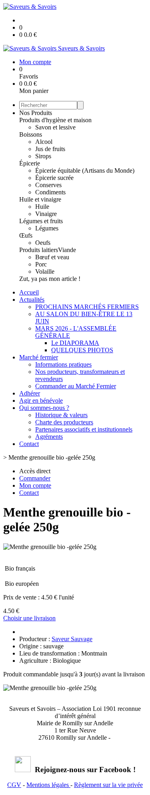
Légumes (46, 228)
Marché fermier (38, 357)
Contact (29, 443)
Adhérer (29, 393)
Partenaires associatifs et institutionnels (83, 429)
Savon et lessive (55, 127)
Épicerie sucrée (54, 177)
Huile (42, 206)
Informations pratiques (63, 364)
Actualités (31, 299)
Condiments (50, 192)
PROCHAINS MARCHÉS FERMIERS (87, 306)
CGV (14, 784)
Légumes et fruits (41, 221)
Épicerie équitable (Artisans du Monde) (84, 170)
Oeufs (42, 242)
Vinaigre (46, 213)
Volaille (44, 271)
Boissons (30, 134)
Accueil (29, 292)
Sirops (43, 156)
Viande (67, 249)
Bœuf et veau (52, 257)
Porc (41, 264)
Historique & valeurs (61, 415)
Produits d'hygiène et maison (55, 120)
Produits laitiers (38, 249)
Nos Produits (35, 112)
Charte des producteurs (64, 422)
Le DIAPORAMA (75, 342)
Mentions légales (48, 784)
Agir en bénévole (41, 400)
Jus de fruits (50, 148)
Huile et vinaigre (40, 199)
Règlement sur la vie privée (108, 784)
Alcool (43, 141)
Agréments (49, 436)
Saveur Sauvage (72, 639)
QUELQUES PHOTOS (82, 350)
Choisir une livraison (29, 618)
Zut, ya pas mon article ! (49, 278)
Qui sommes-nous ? (44, 407)
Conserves (48, 185)
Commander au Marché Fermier (75, 386)
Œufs (25, 235)
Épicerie (29, 163)
